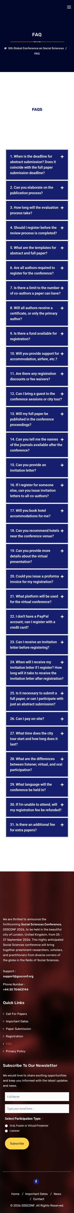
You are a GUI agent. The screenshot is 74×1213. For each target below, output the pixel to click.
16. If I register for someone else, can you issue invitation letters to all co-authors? (33, 490)
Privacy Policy (15, 1051)
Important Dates (17, 1021)
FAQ (8, 1044)
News (57, 1194)
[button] (37, 165)
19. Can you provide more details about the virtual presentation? (30, 556)
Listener (15, 1130)
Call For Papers (16, 1014)
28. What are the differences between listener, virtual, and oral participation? (36, 764)
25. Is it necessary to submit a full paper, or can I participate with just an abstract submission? (36, 698)
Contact (38, 1199)
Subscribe (17, 1143)
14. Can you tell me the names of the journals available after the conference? (36, 444)
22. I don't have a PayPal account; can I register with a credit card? (32, 621)
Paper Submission (18, 1029)
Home (15, 1194)
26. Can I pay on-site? (27, 719)
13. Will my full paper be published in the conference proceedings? (32, 419)
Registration (14, 1036)
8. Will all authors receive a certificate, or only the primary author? (33, 313)
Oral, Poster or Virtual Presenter (29, 1125)
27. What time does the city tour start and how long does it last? (34, 738)
